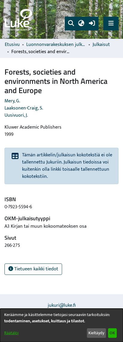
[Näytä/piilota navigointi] (111, 23)
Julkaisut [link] (101, 44)
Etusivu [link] (12, 44)
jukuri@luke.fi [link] (62, 305)
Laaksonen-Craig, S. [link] (23, 108)
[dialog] (61, 325)
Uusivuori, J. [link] (16, 115)
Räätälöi (11, 333)
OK (112, 332)
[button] (71, 23)
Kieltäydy (96, 332)
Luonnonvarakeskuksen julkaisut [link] (56, 44)
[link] (19, 19)
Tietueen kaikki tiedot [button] (35, 269)
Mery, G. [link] (12, 101)
